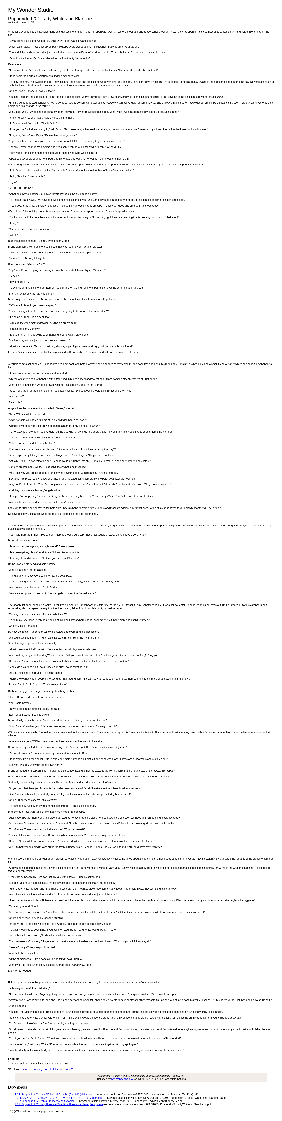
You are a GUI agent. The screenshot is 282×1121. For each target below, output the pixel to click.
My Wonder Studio (122, 1079)
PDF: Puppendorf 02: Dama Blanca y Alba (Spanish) (45, 1101)
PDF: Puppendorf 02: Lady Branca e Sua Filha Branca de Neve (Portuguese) (59, 1104)
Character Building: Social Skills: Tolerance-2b (47, 1069)
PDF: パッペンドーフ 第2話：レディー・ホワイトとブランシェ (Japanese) (58, 1097)
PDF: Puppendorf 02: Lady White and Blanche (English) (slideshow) (54, 1094)
